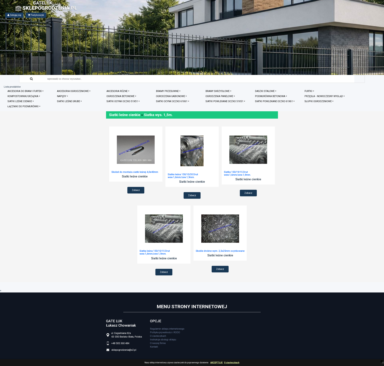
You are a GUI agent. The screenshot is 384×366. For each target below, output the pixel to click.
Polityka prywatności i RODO (165, 332)
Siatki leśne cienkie (124, 115)
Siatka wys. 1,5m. (158, 115)
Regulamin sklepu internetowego (167, 328)
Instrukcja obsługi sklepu (163, 339)
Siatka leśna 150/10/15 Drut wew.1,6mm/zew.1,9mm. (155, 252)
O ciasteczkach (231, 363)
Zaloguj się (15, 15)
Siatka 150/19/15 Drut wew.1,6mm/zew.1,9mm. (237, 173)
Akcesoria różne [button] (117, 91)
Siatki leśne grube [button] (68, 101)
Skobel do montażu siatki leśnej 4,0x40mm (134, 172)
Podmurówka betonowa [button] (270, 96)
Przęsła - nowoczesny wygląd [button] (323, 96)
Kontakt (154, 346)
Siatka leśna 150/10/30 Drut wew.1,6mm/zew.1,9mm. (183, 176)
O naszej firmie (158, 343)
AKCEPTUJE (216, 363)
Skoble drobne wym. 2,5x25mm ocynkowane (220, 250)
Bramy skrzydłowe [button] (218, 91)
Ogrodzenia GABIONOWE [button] (170, 96)
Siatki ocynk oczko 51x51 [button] (122, 101)
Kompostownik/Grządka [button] (23, 96)
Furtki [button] (308, 91)
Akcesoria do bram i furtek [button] (25, 91)
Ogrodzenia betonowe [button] (120, 96)
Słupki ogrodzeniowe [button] (318, 101)
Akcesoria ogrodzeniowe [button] (73, 91)
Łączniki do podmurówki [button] (23, 106)
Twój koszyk (37, 15)
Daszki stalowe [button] (264, 91)
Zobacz (136, 190)
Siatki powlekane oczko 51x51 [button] (224, 101)
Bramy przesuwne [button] (167, 91)
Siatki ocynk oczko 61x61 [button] (171, 101)
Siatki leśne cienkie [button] (20, 101)
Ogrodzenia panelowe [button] (219, 96)
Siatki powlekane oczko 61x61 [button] (274, 101)
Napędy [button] (61, 96)
